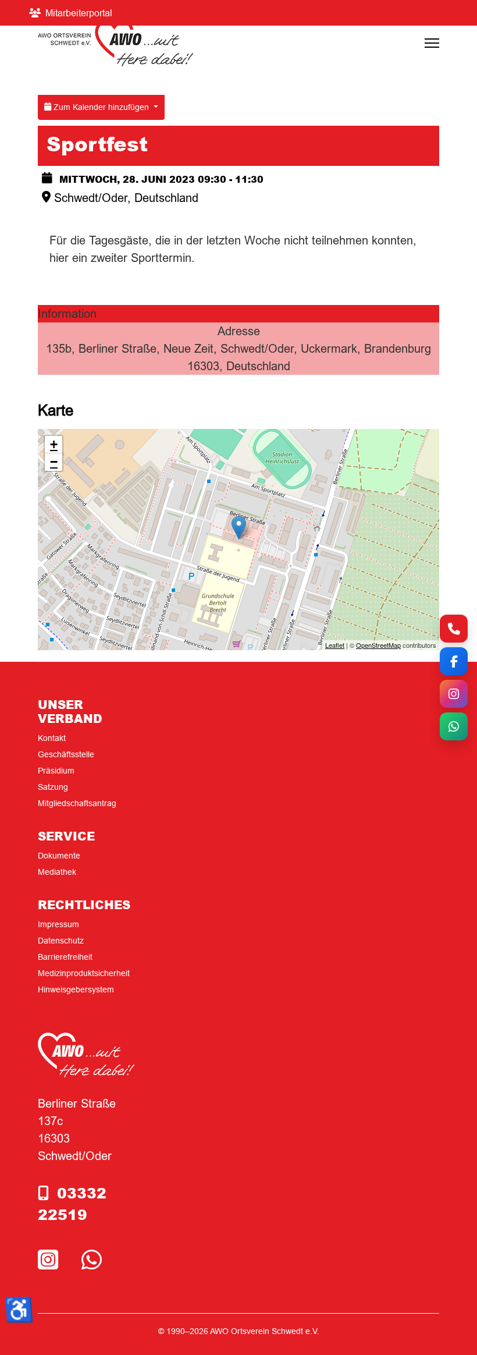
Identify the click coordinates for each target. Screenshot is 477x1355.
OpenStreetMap (378, 645)
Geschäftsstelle (66, 754)
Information (67, 313)
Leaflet (334, 645)
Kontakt (52, 738)
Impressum (58, 924)
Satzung (53, 787)
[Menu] (432, 43)
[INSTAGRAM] (51, 1260)
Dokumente (59, 855)
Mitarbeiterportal (78, 13)
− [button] (54, 462)
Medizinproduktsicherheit (84, 973)
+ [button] (54, 444)
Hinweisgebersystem (76, 989)
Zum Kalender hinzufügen (101, 107)
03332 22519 (72, 1203)
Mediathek (57, 872)
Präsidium (56, 770)
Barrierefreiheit (65, 957)
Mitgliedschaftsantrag (77, 803)
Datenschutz (61, 940)
